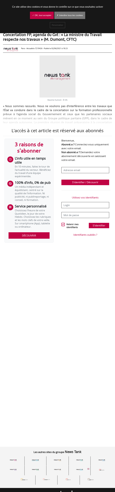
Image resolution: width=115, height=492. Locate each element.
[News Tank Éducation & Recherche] (35, 460)
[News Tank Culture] (13, 460)
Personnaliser (57, 25)
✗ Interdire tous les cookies (70, 15)
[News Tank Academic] (80, 469)
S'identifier (99, 225)
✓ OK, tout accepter (41, 15)
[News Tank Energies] (102, 460)
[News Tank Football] (35, 469)
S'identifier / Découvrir (85, 182)
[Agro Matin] (91, 479)
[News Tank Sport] (13, 469)
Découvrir (29, 235)
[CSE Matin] (69, 479)
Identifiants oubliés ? (85, 234)
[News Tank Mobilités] (80, 460)
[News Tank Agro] (57, 469)
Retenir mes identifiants (72, 226)
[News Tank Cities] (57, 460)
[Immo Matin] (24, 479)
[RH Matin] (102, 469)
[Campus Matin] (46, 479)
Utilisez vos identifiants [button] (85, 197)
